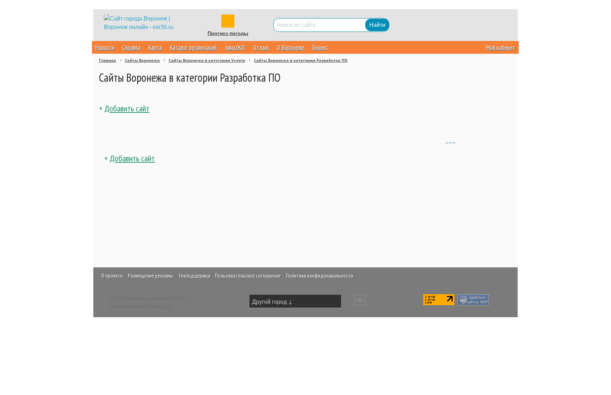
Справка (131, 47)
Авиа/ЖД (235, 47)
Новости (104, 47)
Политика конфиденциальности (319, 275)
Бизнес (320, 47)
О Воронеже (290, 47)
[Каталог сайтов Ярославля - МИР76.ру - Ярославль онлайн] (473, 298)
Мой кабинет (500, 47)
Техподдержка (194, 275)
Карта (155, 47)
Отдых (261, 47)
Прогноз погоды (228, 33)
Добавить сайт (127, 108)
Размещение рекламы (150, 275)
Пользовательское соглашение (248, 275)
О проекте (112, 275)
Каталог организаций (193, 47)
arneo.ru (161, 305)
